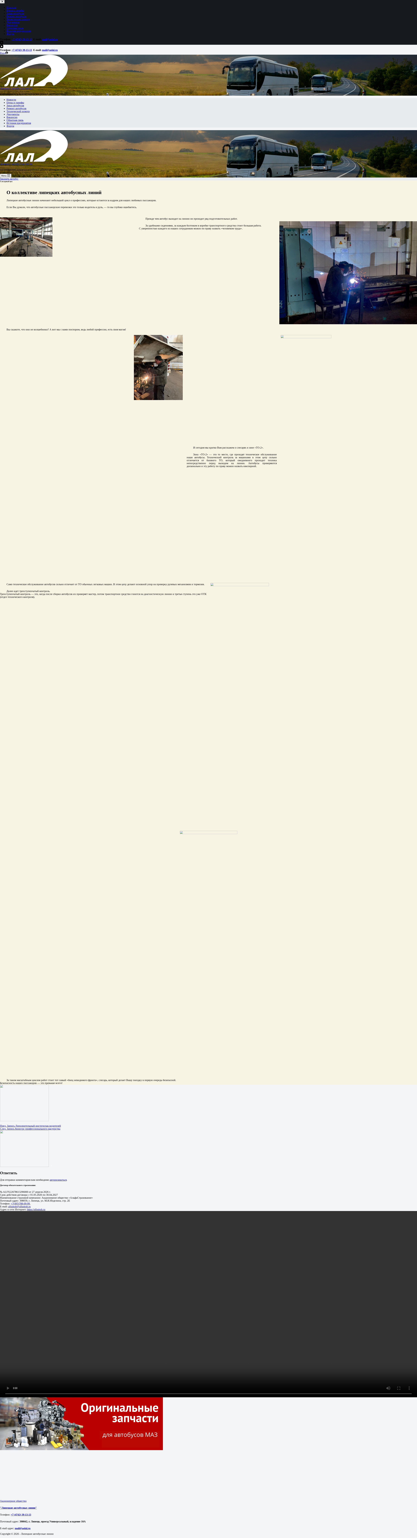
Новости (11, 99)
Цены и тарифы (15, 102)
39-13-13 (27, 50)
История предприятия (19, 123)
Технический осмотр (18, 111)
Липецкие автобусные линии (16, 88)
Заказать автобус (9, 178)
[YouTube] (1, 47)
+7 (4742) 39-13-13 (21, 1514)
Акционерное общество (13, 1501)
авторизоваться (58, 1179)
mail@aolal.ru (50, 50)
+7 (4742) (17, 50)
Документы (13, 114)
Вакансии (12, 117)
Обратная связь (15, 120)
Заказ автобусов (15, 105)
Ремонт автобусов (16, 108)
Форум (10, 126)
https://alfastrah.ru (36, 1209)
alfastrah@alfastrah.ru (19, 1206)
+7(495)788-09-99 (20, 1203)
